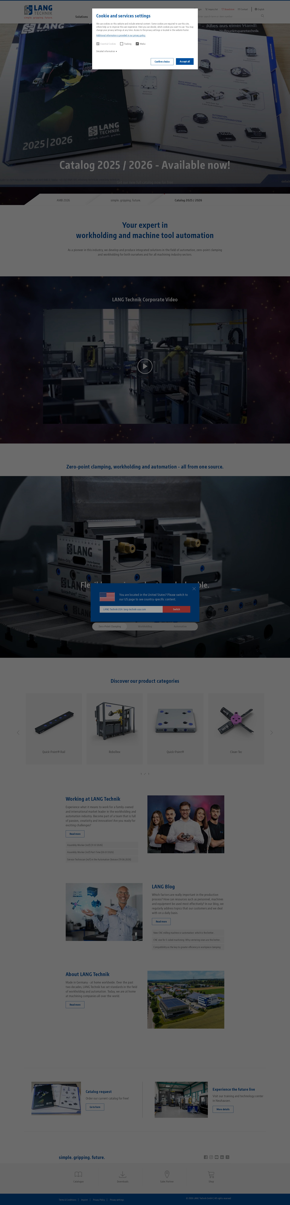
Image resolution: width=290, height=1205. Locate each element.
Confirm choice (162, 61)
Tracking (128, 44)
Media (142, 44)
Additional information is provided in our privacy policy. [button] (121, 35)
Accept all (185, 61)
